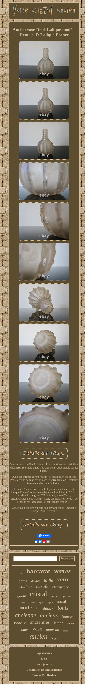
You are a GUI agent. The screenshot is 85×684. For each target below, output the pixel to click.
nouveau (52, 629)
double (35, 581)
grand (23, 581)
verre (63, 579)
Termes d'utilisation (44, 675)
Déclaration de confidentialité (44, 669)
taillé (24, 602)
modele (29, 608)
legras (55, 638)
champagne (60, 587)
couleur (25, 586)
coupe (65, 631)
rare (20, 573)
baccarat (38, 571)
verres (62, 571)
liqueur (67, 616)
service (55, 596)
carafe (42, 586)
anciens (49, 615)
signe (41, 602)
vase (37, 629)
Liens (44, 658)
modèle (20, 623)
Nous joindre (44, 664)
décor (48, 609)
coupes (70, 623)
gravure (67, 596)
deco (32, 602)
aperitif (21, 596)
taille (48, 580)
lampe (58, 623)
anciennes (40, 622)
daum (24, 630)
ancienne (25, 615)
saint (61, 601)
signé (50, 602)
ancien (38, 636)
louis (63, 608)
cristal (38, 594)
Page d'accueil (44, 653)
